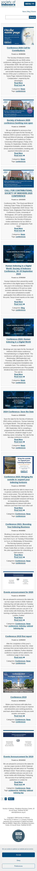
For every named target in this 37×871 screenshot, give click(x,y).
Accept (18, 855)
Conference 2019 (18, 697)
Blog (28, 11)
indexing (22, 626)
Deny (18, 860)
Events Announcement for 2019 (18, 757)
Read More (18, 83)
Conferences (20, 514)
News (24, 11)
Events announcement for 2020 (18, 592)
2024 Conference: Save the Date (18, 412)
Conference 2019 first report (18, 636)
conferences (20, 91)
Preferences (18, 866)
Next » (11, 799)
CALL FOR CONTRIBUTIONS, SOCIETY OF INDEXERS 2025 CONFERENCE (18, 193)
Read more (18, 85)
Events (33, 11)
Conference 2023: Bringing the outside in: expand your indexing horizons (18, 479)
